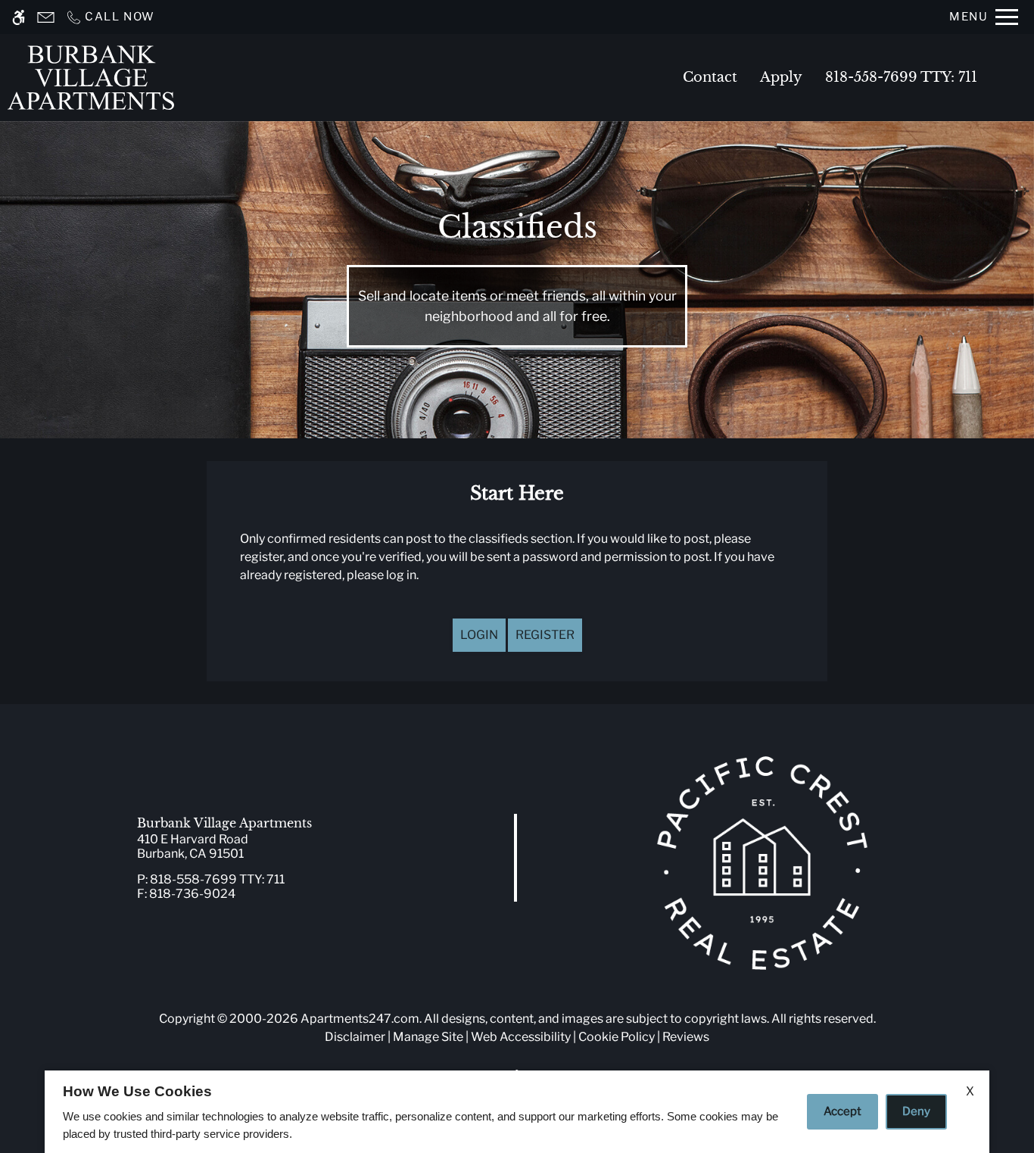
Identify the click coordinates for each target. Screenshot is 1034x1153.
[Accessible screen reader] (18, 17)
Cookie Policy (616, 1037)
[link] (259, 846)
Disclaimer (355, 1037)
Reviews (685, 1037)
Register (545, 635)
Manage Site (428, 1037)
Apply (781, 77)
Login (479, 635)
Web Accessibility (521, 1037)
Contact (710, 77)
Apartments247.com (360, 1018)
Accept (842, 1111)
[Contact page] (46, 17)
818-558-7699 (901, 77)
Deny (916, 1111)
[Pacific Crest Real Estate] (762, 862)
